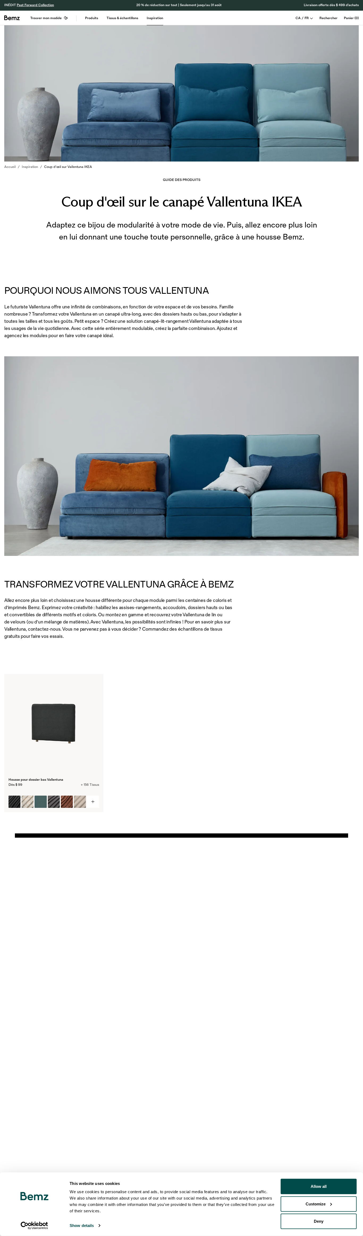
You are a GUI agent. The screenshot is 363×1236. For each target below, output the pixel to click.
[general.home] (12, 17)
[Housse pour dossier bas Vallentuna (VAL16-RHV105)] (67, 802)
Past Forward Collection (35, 5)
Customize (316, 1203)
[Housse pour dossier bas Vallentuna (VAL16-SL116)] (14, 802)
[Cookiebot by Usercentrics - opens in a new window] (34, 1226)
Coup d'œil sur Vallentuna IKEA (68, 167)
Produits (91, 18)
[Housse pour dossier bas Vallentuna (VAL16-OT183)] (54, 802)
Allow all (319, 1186)
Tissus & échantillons (122, 18)
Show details (82, 1225)
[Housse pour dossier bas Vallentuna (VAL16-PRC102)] (27, 802)
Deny (318, 1221)
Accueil (10, 167)
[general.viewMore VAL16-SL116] (93, 802)
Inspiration (155, 18)
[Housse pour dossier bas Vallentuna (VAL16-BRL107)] (41, 802)
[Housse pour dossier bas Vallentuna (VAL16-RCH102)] (80, 802)
